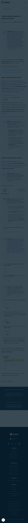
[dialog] (14, 261)
